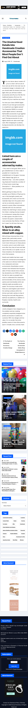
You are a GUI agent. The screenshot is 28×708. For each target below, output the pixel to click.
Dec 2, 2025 (9, 418)
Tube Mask (15, 540)
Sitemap (22, 702)
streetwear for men (20, 536)
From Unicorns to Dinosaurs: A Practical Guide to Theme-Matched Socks (14, 443)
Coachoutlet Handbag (7, 517)
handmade (17, 61)
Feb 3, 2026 (9, 390)
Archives (4, 502)
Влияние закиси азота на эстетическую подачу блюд (14, 414)
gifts (14, 524)
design (15, 520)
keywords (23, 530)
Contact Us (6, 702)
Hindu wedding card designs (9, 527)
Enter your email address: (14, 664)
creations (23, 517)
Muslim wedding (13, 533)
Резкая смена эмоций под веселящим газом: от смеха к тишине (14, 386)
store (4, 536)
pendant (23, 533)
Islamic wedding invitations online (10, 530)
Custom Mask (6, 520)
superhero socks (6, 540)
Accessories (17, 25)
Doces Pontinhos (7, 25)
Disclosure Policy (14, 702)
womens (22, 540)
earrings (23, 520)
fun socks (5, 524)
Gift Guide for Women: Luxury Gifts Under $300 (10, 469)
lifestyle (4, 533)
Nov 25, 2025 (9, 446)
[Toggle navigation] (2, 18)
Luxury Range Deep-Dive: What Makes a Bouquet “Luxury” (9, 491)
